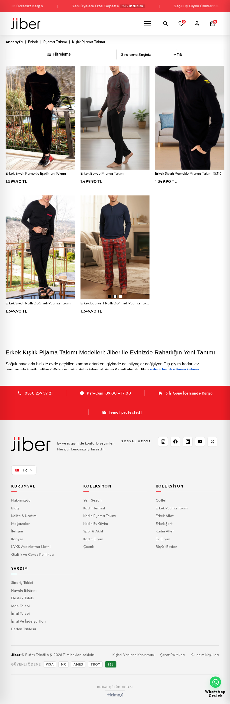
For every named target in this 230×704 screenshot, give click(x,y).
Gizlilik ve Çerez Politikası (32, 554)
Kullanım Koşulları (205, 654)
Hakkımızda (21, 500)
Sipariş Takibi (22, 582)
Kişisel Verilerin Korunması (133, 654)
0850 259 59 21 (38, 393)
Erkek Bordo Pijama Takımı (102, 173)
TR (24, 470)
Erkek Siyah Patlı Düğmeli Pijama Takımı (38, 303)
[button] (109, 296)
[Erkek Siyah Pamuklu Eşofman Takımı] (40, 118)
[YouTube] (200, 442)
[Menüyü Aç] (147, 23)
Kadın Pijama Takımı (99, 515)
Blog (15, 508)
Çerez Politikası (172, 654)
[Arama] (165, 23)
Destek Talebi (22, 598)
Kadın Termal (94, 508)
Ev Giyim (163, 539)
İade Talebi (20, 605)
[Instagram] (163, 442)
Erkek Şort (164, 523)
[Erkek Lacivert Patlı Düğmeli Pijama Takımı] (115, 247)
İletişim (17, 531)
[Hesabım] (197, 23)
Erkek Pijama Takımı (172, 508)
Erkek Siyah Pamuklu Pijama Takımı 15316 (188, 173)
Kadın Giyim (93, 539)
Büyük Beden (166, 546)
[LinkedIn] (188, 442)
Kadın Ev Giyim (95, 523)
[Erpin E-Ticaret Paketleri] (115, 695)
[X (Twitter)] (212, 442)
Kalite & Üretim (23, 515)
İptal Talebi (20, 613)
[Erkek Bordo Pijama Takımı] (115, 118)
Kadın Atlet (165, 531)
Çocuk (88, 546)
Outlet (161, 500)
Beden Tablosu (23, 628)
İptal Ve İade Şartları (28, 621)
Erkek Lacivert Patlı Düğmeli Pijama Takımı (115, 303)
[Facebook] (175, 442)
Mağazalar (20, 523)
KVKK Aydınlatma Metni (30, 546)
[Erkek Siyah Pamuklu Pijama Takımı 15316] (189, 118)
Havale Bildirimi (24, 590)
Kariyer (17, 539)
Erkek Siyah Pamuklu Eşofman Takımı (36, 173)
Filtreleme (62, 54)
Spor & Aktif (93, 531)
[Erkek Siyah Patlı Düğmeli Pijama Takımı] (40, 247)
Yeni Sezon (92, 500)
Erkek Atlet (165, 515)
